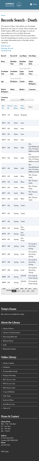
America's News (8, 400)
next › (30, 288)
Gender (22, 81)
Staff (4, 345)
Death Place (31, 73)
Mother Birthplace (4, 90)
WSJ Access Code (9, 384)
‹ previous (9, 289)
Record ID (13, 56)
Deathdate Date (13, 73)
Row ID (3, 56)
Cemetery (32, 89)
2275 (28, 291)
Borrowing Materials (10, 337)
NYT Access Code (9, 380)
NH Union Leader (9, 388)
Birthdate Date (23, 63)
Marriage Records (7, 48)
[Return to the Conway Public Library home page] (13, 6)
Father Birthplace (32, 82)
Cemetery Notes (4, 99)
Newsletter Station (9, 349)
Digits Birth (31, 63)
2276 (32, 291)
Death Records (6, 51)
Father (12, 89)
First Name (32, 56)
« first (4, 288)
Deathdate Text (4, 73)
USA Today (7, 396)
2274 (23, 291)
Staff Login (5, 451)
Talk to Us (6, 408)
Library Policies (8, 328)
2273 (18, 291)
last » (35, 288)
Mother (22, 89)
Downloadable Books (10, 371)
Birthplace (13, 81)
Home (3, 15)
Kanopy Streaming (9, 375)
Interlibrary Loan (9, 404)
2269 (21, 288)
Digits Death (22, 73)
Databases (6, 367)
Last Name (23, 56)
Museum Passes (8, 341)
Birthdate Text (13, 63)
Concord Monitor (9, 392)
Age (2, 81)
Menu (35, 4)
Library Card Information (11, 333)
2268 (17, 288)
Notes (3, 61)
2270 (26, 288)
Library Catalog (8, 363)
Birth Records (5, 46)
